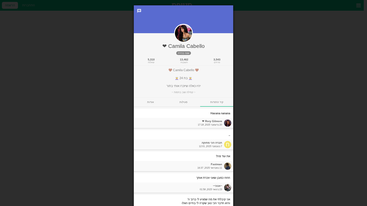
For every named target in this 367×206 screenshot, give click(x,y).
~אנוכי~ (217, 185)
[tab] (216, 102)
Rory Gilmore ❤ (212, 121)
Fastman (216, 164)
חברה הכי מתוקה (212, 142)
